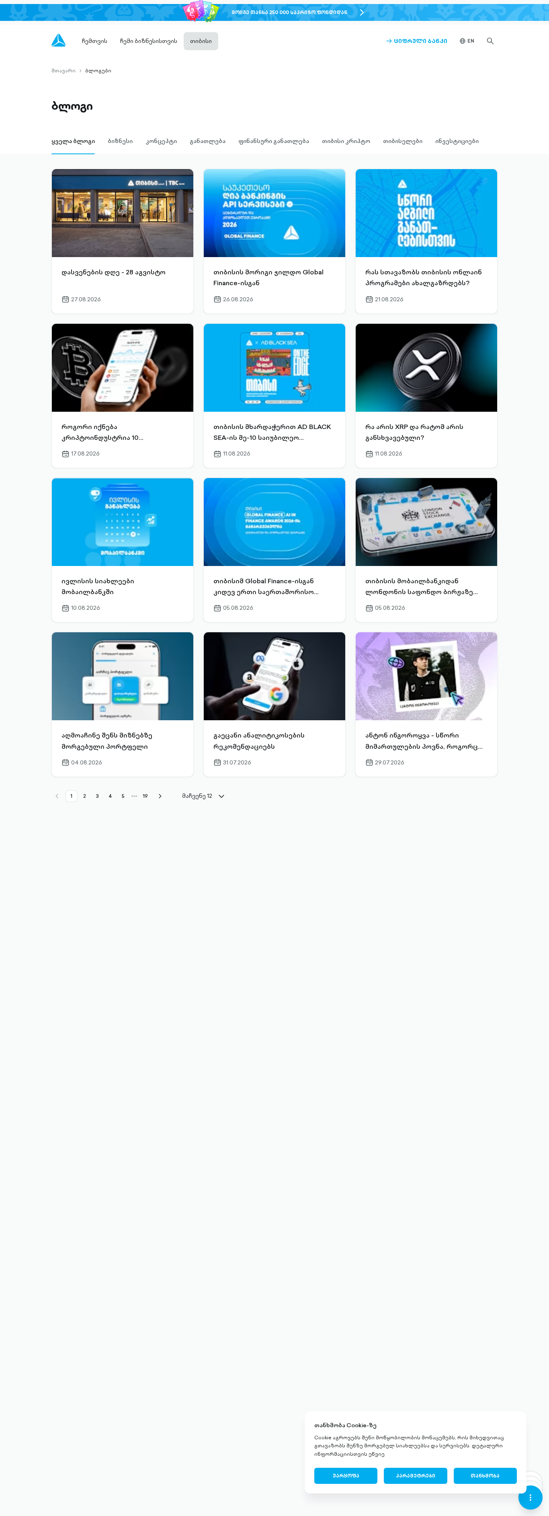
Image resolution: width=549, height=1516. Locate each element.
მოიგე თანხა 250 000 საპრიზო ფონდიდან (289, 12)
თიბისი (201, 41)
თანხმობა (485, 1475)
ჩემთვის (94, 41)
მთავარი (63, 70)
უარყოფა (346, 1475)
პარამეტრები (415, 1475)
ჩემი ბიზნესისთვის (148, 41)
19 (145, 796)
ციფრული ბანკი (416, 41)
